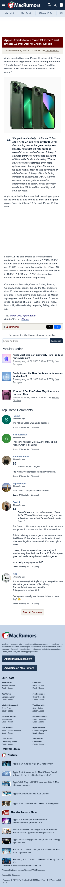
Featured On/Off (9, 880)
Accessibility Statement (11, 875)
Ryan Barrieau (38, 728)
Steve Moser (7, 739)
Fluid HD (45, 880)
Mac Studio (26, 13)
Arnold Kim (7, 683)
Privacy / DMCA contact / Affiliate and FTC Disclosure (23, 870)
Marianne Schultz (40, 716)
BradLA (16, 502)
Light (58, 880)
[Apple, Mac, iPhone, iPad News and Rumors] (24, 8)
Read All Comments (32, 612)
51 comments (12, 327)
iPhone (25, 319)
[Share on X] (49, 327)
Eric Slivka (37, 683)
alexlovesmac (20, 434)
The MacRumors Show (24, 812)
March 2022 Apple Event (23, 315)
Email (4, 688)
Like (27, 427)
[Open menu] (4, 5)
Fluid (38, 880)
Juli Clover (6, 694)
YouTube (12, 755)
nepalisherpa (19, 483)
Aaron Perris (37, 739)
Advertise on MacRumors (19, 667)
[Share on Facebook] (57, 327)
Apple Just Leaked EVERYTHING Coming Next (36, 803)
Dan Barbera (7, 728)
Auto (52, 880)
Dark (4, 882)
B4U (15, 574)
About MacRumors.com (18, 658)
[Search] (56, 5)
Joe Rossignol (38, 694)
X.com (10, 688)
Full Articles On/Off (26, 880)
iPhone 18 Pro (46, 13)
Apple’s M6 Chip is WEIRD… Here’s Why (33, 764)
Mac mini (9, 13)
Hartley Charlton (9, 716)
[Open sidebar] (61, 5)
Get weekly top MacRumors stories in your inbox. (32, 335)
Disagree (34, 427)
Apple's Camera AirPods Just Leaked (30, 793)
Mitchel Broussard (10, 705)
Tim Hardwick (52, 50)
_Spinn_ (17, 416)
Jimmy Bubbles (21, 456)
